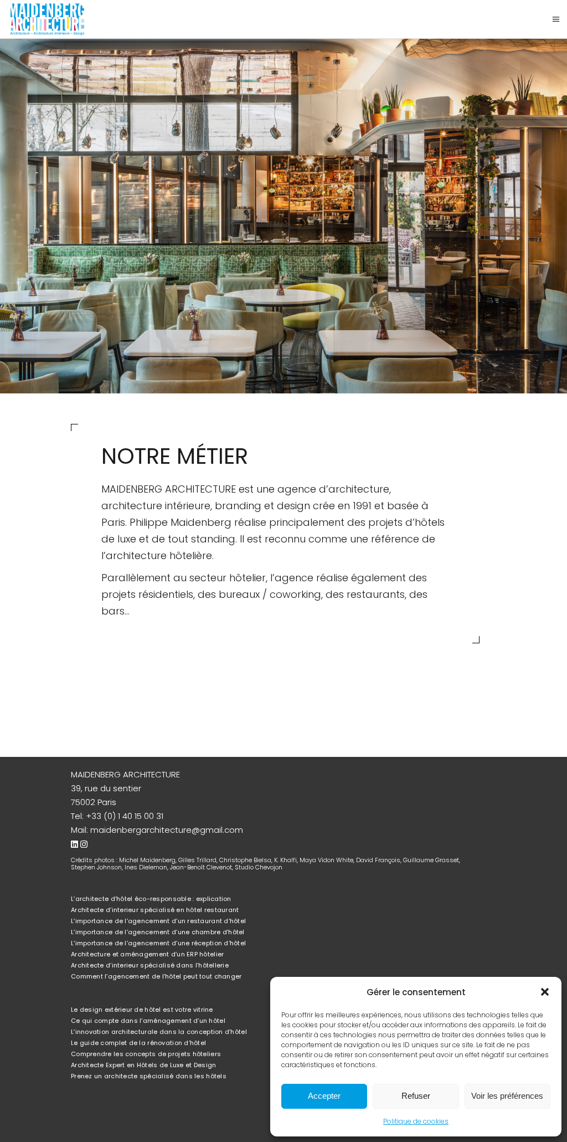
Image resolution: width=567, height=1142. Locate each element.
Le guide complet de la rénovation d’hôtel (138, 1042)
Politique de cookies (416, 1121)
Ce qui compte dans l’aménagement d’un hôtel (148, 1020)
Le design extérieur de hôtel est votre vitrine (142, 1009)
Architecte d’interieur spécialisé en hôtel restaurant (155, 909)
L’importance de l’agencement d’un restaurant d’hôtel (158, 920)
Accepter (324, 1095)
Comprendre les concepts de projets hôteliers (146, 1053)
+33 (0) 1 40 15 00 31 (124, 816)
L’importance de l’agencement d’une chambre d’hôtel (158, 932)
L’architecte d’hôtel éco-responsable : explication (151, 898)
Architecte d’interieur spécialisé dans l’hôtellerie (150, 965)
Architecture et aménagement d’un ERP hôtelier (147, 954)
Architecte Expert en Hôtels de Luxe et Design (143, 1065)
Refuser (415, 1095)
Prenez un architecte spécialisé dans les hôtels (148, 1076)
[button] (544, 991)
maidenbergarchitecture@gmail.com (166, 830)
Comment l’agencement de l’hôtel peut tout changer (156, 976)
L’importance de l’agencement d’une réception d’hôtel (158, 943)
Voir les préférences (507, 1095)
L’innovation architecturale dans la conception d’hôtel (159, 1031)
